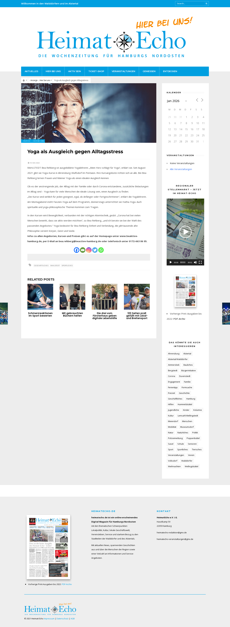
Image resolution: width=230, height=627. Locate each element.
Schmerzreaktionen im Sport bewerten (40, 314)
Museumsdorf (187, 426)
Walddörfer (186, 460)
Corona (171, 376)
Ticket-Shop (96, 71)
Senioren (192, 443)
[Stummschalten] (195, 262)
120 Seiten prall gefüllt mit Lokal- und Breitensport (137, 316)
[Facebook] (76, 250)
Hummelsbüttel (185, 404)
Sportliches (67, 266)
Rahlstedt (55, 266)
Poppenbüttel (193, 438)
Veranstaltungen (123, 71)
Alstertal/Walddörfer (178, 359)
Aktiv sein (74, 71)
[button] (185, 232)
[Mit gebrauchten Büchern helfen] (72, 297)
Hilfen (171, 404)
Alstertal (187, 353)
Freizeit (171, 393)
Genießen (149, 71)
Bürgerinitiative (188, 370)
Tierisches (197, 449)
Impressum (49, 618)
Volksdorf (172, 460)
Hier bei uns (53, 71)
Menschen (187, 421)
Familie (187, 381)
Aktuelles (31, 71)
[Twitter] (95, 250)
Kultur (171, 415)
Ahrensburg (173, 353)
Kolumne (197, 410)
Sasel (170, 443)
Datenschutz (62, 618)
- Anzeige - (34, 80)
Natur (170, 432)
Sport (170, 449)
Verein (191, 455)
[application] (185, 232)
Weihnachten (174, 466)
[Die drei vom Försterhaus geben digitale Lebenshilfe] (105, 297)
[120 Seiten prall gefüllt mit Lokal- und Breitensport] (137, 297)
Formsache (187, 387)
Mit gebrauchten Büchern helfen (72, 314)
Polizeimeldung (175, 438)
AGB (73, 618)
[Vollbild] (200, 262)
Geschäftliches (41, 266)
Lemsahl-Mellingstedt (188, 415)
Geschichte (184, 393)
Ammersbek (173, 364)
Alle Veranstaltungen (181, 169)
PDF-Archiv (179, 318)
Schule (180, 443)
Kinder (186, 410)
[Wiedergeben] (170, 262)
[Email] (82, 250)
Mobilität (172, 426)
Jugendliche (173, 410)
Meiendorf (173, 421)
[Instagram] (89, 250)
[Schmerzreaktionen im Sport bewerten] (40, 297)
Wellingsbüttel (191, 466)
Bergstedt (172, 370)
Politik (195, 432)
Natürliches (182, 432)
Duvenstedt (184, 376)
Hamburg (190, 398)
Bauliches (188, 364)
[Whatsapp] (101, 250)
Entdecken (170, 71)
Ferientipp (173, 387)
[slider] (183, 262)
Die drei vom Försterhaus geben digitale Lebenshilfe (104, 316)
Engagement (174, 381)
